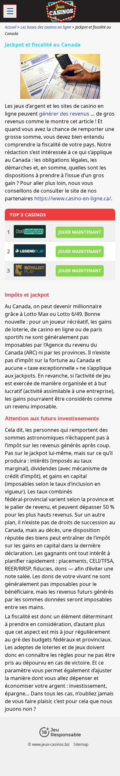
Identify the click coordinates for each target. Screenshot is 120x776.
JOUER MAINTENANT (79, 232)
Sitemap (81, 744)
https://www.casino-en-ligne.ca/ (72, 198)
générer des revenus (64, 113)
